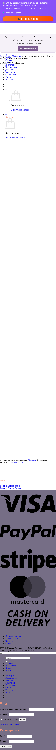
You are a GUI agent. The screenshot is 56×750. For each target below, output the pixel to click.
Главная (9, 663)
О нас (8, 643)
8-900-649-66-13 (28, 19)
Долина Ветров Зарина (10, 486)
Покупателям (11, 639)
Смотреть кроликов (28, 48)
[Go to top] (1, 653)
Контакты (10, 641)
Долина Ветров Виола (10, 488)
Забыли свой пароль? (10, 724)
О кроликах (10, 685)
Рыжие (8, 60)
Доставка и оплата (14, 636)
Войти (22, 720)
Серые (8, 673)
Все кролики (11, 665)
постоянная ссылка (18, 462)
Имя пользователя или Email (14, 709)
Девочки (9, 680)
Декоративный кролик (10, 56)
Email (3, 736)
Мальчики (10, 683)
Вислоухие (10, 65)
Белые (8, 668)
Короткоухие (11, 678)
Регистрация (6, 746)
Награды (9, 690)
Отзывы (9, 688)
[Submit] (6, 661)
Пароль (4, 714)
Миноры (32, 460)
